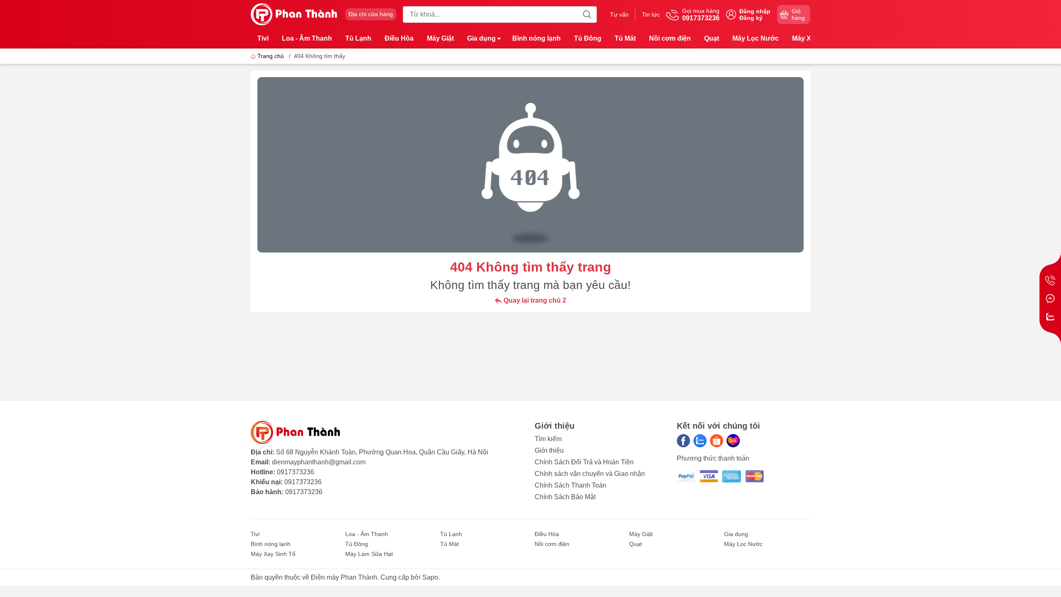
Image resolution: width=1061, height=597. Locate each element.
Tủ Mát (625, 38)
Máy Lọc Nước (755, 38)
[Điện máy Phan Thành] (294, 13)
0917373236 (295, 472)
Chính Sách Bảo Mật (565, 496)
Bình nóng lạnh (536, 38)
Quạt (711, 38)
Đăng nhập (754, 11)
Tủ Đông (587, 38)
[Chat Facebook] (1050, 298)
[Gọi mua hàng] (1050, 280)
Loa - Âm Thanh (307, 38)
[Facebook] (683, 440)
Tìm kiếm (548, 438)
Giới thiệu (549, 450)
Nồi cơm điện (670, 38)
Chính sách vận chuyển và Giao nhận (590, 473)
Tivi (263, 38)
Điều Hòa (399, 38)
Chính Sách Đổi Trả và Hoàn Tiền (584, 462)
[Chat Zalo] (1050, 316)
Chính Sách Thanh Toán (570, 485)
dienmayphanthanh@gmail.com (319, 462)
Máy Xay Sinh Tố (273, 554)
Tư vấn (619, 14)
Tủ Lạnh (358, 38)
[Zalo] (700, 440)
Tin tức (651, 14)
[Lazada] (733, 440)
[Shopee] (716, 440)
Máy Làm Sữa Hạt (369, 554)
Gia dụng (481, 38)
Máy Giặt (440, 38)
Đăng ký (751, 18)
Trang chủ (271, 56)
